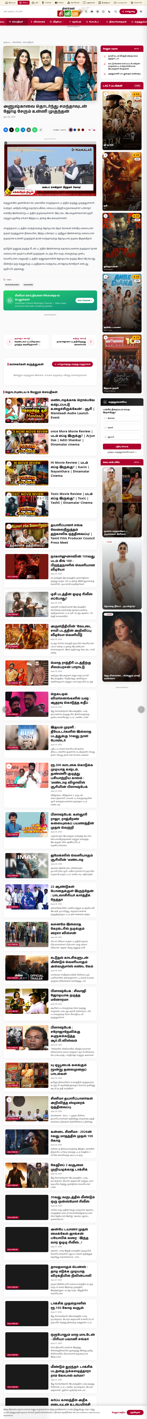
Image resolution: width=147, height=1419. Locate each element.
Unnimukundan (12, 284)
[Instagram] (97, 11)
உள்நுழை (130, 11)
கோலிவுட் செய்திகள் (22, 42)
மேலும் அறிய (118, 1412)
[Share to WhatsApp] (17, 130)
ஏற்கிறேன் (135, 1412)
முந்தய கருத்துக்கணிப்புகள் (121, 452)
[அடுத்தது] (141, 709)
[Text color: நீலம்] (75, 130)
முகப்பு (6, 42)
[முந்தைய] (5, 709)
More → (137, 49)
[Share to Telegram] (23, 130)
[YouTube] (92, 11)
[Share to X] (11, 130)
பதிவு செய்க (122, 446)
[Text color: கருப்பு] (70, 129)
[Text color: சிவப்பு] (83, 130)
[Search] (115, 11)
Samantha (28, 284)
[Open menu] (141, 11)
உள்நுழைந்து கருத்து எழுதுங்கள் (74, 364)
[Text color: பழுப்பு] (79, 130)
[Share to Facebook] (5, 130)
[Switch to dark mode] (109, 11)
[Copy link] (40, 130)
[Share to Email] (28, 130)
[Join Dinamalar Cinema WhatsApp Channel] (103, 11)
